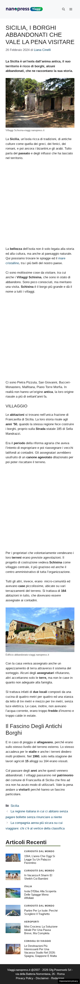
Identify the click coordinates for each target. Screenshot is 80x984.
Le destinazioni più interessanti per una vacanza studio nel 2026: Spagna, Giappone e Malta (40, 950)
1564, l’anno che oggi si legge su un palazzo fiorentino (39, 859)
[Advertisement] (40, 205)
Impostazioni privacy (68, 981)
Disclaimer (42, 978)
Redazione (57, 978)
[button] (63, 9)
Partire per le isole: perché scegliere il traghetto (41, 912)
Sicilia (15, 806)
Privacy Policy (24, 978)
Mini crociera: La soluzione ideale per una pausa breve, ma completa (40, 930)
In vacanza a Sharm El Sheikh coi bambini (38, 877)
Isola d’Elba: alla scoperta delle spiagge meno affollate (40, 894)
